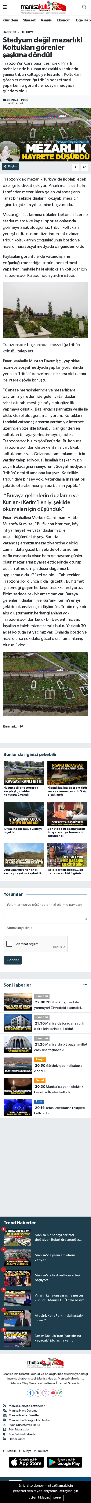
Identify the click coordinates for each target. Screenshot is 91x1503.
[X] (37, 1392)
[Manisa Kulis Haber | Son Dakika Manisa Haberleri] (43, 7)
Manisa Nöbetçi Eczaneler (27, 1406)
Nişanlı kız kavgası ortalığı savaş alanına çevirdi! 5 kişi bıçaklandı (67, 791)
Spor (39, 1101)
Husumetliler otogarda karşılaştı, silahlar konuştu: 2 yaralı (21, 791)
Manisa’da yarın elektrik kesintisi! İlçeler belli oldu (58, 1089)
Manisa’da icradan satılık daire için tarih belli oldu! (59, 1026)
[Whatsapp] (60, 1392)
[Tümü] (85, 985)
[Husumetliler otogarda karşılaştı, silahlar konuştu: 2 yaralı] (24, 773)
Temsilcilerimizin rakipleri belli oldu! (59, 1110)
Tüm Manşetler (19, 1429)
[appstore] (27, 1463)
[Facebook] (30, 1392)
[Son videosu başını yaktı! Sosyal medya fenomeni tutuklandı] (67, 814)
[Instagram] (45, 1392)
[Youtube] (53, 1392)
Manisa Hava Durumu (23, 1410)
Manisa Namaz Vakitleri (24, 1415)
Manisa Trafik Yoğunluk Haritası (30, 1420)
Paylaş (12, 166)
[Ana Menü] (5, 7)
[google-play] (64, 1463)
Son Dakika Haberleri (23, 1434)
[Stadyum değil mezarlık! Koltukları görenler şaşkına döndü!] (45, 134)
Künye (27, 1451)
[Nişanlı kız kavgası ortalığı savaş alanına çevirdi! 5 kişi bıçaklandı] (67, 773)
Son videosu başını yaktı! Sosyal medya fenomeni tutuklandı (66, 832)
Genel (40, 1080)
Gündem (10, 20)
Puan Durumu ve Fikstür (24, 1424)
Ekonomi (64, 20)
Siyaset (29, 20)
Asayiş (46, 20)
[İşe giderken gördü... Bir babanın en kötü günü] (67, 855)
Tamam (57, 1498)
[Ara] (84, 7)
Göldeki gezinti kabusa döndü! (58, 1068)
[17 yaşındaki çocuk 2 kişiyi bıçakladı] (24, 814)
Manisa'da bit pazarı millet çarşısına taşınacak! (60, 1047)
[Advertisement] (45, 1167)
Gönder (13, 960)
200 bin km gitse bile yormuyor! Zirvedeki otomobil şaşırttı (57, 1005)
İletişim (12, 1451)
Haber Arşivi (17, 1439)
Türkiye (27, 32)
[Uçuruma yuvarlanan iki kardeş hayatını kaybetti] (24, 855)
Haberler (9, 32)
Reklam (43, 1451)
